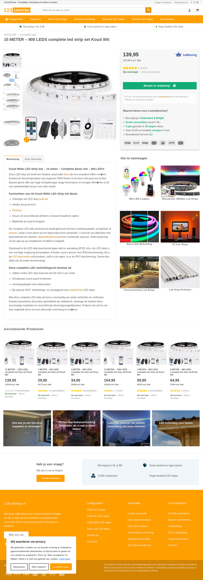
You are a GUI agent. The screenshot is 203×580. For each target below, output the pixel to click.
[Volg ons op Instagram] (194, 2)
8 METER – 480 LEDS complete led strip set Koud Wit (183, 372)
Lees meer (64, 559)
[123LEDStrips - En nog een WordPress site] (20, 10)
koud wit (43, 199)
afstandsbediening (48, 237)
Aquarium (35, 19)
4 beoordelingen (89, 391)
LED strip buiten (21, 256)
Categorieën (16, 19)
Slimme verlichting (84, 19)
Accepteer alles (61, 567)
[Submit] (148, 10)
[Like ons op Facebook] (191, 2)
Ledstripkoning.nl (164, 97)
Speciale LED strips (113, 19)
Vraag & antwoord (163, 2)
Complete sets (28, 34)
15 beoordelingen (56, 391)
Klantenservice (181, 2)
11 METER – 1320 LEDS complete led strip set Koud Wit (18, 372)
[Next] (110, 96)
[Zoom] (26, 140)
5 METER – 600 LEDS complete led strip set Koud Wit (150, 372)
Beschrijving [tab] (13, 159)
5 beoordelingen (155, 391)
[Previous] (28, 96)
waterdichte (75, 290)
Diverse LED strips (142, 19)
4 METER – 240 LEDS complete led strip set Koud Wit (84, 372)
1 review (142, 68)
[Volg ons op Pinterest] (197, 2)
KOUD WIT (10, 34)
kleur (66, 174)
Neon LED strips (57, 19)
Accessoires (167, 19)
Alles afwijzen (39, 567)
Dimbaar (17, 210)
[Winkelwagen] (197, 10)
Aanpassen (19, 567)
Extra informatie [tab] (33, 159)
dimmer (13, 233)
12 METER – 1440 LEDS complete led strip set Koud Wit (117, 372)
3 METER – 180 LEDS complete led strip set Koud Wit (51, 372)
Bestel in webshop (157, 85)
